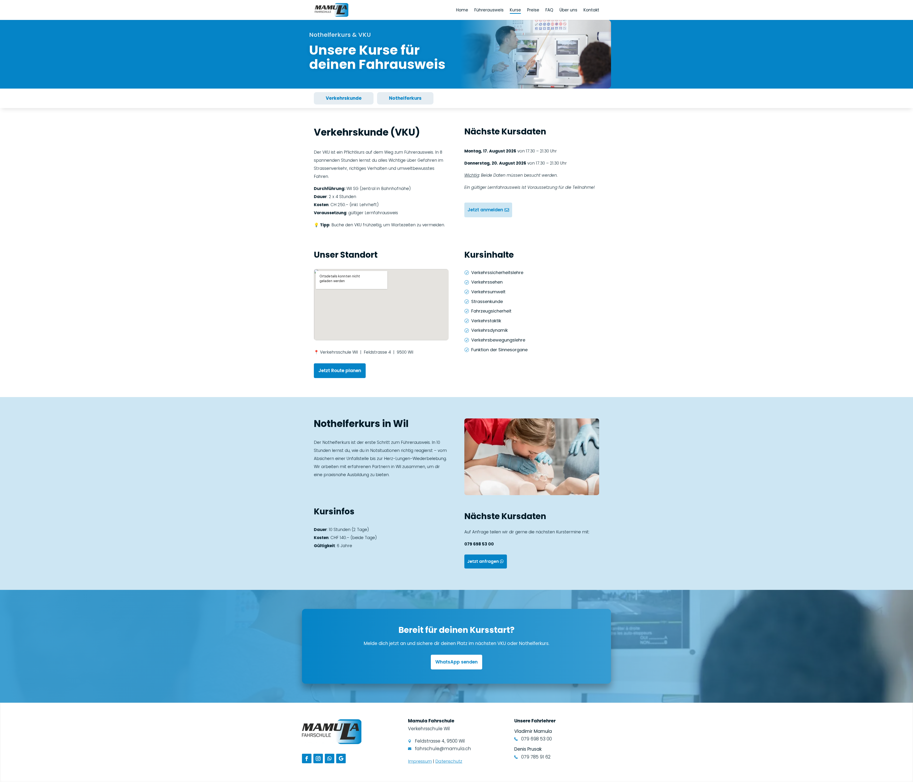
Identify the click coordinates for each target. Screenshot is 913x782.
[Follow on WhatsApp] (329, 758)
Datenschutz (448, 761)
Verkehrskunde (344, 98)
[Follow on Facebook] (306, 758)
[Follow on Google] (341, 758)
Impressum (420, 761)
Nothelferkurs (405, 98)
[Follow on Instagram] (318, 758)
